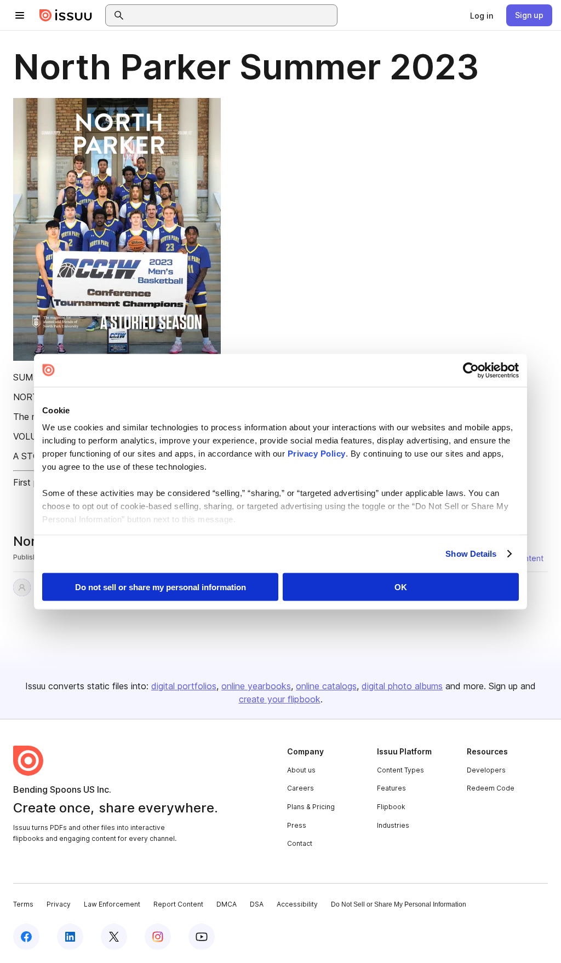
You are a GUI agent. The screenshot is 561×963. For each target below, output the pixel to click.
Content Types (400, 770)
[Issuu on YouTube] (201, 937)
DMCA (226, 904)
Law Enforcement (112, 904)
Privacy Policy (317, 453)
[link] (481, 15)
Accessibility (297, 904)
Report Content (178, 904)
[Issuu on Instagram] (158, 937)
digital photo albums (402, 686)
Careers (300, 788)
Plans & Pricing (311, 807)
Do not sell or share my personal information (160, 586)
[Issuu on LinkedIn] (70, 937)
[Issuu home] (65, 15)
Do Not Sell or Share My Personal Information (398, 904)
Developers (486, 770)
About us (301, 770)
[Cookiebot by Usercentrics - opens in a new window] (471, 370)
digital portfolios (183, 686)
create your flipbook (279, 699)
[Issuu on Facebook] (26, 937)
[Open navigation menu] (20, 15)
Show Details (470, 553)
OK (400, 586)
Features (391, 788)
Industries (393, 825)
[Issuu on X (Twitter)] (114, 937)
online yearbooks (256, 686)
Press (296, 825)
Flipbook (391, 807)
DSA (257, 904)
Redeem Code (490, 788)
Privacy (59, 904)
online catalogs (326, 686)
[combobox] (231, 15)
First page (33, 482)
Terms (23, 904)
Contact (299, 843)
